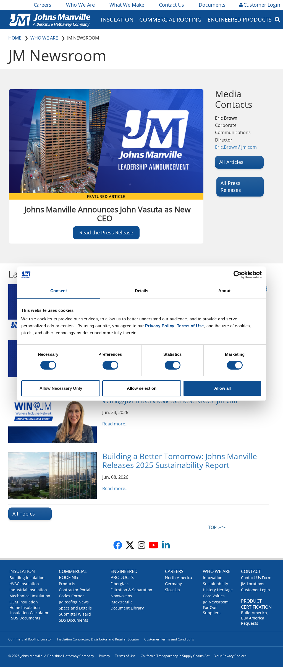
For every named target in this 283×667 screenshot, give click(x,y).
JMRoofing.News (74, 602)
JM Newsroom (216, 602)
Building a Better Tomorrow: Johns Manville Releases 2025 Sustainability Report (179, 460)
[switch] (110, 365)
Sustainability (215, 583)
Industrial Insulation (28, 589)
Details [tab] (141, 290)
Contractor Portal (74, 589)
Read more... (115, 424)
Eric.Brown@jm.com (236, 147)
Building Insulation (26, 577)
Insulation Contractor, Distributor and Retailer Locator (98, 639)
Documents (212, 4)
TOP (212, 527)
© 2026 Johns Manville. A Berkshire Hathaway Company (51, 655)
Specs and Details (75, 608)
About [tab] (224, 290)
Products (67, 583)
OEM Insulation (23, 602)
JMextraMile (122, 602)
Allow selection (141, 388)
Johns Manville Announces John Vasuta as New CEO (107, 213)
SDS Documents (25, 618)
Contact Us (171, 4)
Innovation (212, 577)
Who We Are (80, 4)
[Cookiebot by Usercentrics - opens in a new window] (237, 275)
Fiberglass (120, 583)
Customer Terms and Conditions (169, 639)
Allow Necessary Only (61, 388)
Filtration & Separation (131, 589)
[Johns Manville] (50, 19)
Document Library (127, 608)
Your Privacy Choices (230, 655)
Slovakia (172, 589)
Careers (42, 4)
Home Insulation (24, 607)
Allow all (222, 388)
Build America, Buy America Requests (254, 618)
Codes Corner (71, 595)
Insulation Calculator (29, 612)
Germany (173, 583)
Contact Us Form (256, 577)
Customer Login (261, 4)
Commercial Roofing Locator (30, 639)
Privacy (104, 655)
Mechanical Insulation (29, 595)
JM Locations (252, 583)
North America (178, 577)
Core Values (214, 595)
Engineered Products (124, 574)
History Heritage (218, 589)
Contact (251, 571)
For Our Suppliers (212, 610)
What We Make (126, 4)
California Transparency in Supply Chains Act (175, 655)
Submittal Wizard (75, 614)
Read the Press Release (106, 232)
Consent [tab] (58, 290)
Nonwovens (121, 595)
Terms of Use (125, 655)
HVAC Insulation (24, 583)
